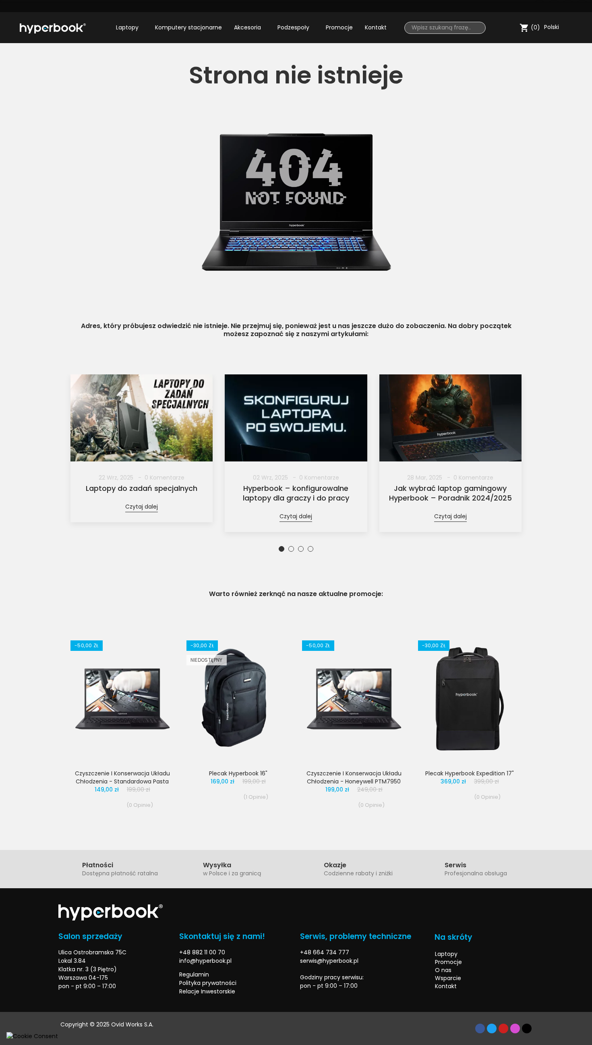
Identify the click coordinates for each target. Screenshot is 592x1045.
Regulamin (194, 974)
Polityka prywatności (207, 983)
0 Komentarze (164, 478)
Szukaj (476, 28)
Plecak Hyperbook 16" (238, 773)
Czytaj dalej (141, 507)
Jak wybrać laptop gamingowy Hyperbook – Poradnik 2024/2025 (450, 493)
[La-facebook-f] (540, 6)
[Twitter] (554, 6)
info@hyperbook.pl (205, 961)
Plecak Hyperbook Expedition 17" (469, 773)
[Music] (527, 1028)
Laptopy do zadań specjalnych (141, 488)
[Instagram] (582, 6)
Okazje (335, 865)
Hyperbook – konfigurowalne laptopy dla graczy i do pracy (296, 493)
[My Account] (511, 28)
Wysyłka (217, 865)
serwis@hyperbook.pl (329, 961)
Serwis (455, 865)
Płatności (97, 865)
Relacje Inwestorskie (207, 991)
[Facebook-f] (480, 1028)
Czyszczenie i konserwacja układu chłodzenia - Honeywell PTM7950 (354, 777)
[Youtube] (568, 6)
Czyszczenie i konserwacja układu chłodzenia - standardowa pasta (122, 777)
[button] (76, 464)
